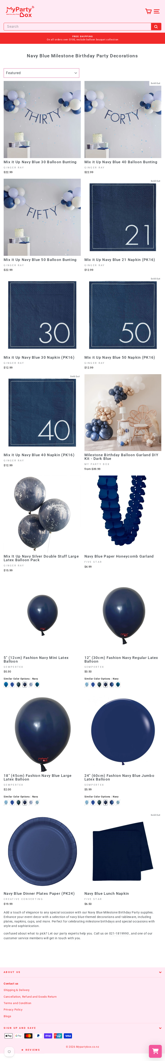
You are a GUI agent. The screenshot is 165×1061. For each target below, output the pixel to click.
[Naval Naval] (18, 685)
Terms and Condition (17, 1003)
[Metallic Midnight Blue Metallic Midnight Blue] (31, 685)
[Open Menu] (156, 11)
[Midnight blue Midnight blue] (37, 685)
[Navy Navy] (24, 685)
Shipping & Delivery (17, 990)
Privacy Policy (13, 1009)
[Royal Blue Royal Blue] (12, 685)
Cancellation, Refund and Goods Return (30, 996)
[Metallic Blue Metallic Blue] (6, 685)
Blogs (7, 1016)
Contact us (11, 983)
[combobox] (82, 26)
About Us (12, 972)
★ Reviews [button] (30, 1049)
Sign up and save (20, 1028)
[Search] (156, 26)
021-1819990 (119, 933)
